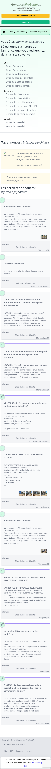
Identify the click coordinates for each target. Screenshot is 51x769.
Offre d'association (16, 69)
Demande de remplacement (20, 113)
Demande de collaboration (20, 102)
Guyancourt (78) (42, 723)
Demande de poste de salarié (21, 109)
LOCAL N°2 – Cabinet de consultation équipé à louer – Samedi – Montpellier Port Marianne (25, 354)
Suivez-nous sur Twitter (15, 744)
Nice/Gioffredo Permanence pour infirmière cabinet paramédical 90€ (25, 405)
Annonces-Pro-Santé (25, 740)
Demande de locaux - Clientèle (22, 106)
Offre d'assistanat (15, 66)
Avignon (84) (44, 618)
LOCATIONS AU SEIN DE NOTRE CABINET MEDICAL (23, 456)
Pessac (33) (44, 671)
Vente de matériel (15, 126)
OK (25, 766)
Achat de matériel (15, 122)
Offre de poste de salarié (19, 81)
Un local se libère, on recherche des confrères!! (21, 632)
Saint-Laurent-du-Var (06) (38, 441)
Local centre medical (14, 263)
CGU (5, 751)
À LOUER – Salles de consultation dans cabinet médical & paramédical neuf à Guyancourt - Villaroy (22, 688)
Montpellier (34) (42, 338)
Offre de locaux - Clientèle (19, 77)
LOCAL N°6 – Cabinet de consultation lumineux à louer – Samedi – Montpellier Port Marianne (23, 302)
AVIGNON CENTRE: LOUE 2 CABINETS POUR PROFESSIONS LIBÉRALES (25, 579)
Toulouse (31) (43, 250)
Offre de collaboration (17, 73)
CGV (11, 751)
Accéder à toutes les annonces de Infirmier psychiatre (22, 179)
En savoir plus (38, 762)
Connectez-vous (25, 22)
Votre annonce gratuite (25, 16)
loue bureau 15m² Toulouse (17, 206)
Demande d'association (18, 98)
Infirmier (5, 244)
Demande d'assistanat (17, 94)
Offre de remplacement (18, 85)
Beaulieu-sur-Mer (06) (40, 286)
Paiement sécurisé (24, 751)
